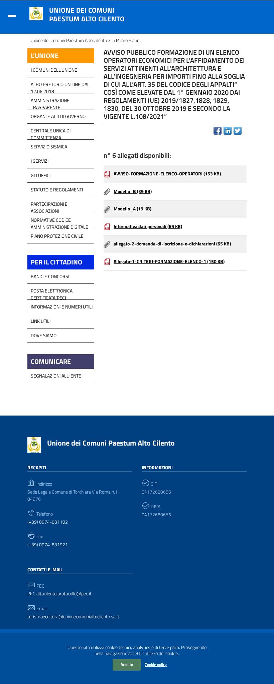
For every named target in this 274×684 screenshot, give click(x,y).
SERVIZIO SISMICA (49, 146)
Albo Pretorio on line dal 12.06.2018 (60, 86)
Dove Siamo (43, 335)
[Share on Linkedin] (228, 131)
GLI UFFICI (40, 175)
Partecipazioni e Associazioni (49, 205)
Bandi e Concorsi (50, 276)
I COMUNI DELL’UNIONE (54, 69)
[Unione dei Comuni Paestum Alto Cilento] (36, 13)
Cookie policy (156, 664)
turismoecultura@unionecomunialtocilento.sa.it (73, 616)
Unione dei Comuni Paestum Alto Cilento (87, 14)
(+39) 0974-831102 (47, 522)
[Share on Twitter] (238, 131)
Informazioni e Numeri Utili (62, 306)
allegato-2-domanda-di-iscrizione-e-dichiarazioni (172, 243)
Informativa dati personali (148, 226)
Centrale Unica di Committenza (51, 132)
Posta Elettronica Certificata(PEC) (52, 292)
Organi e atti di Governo (58, 116)
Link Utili (40, 320)
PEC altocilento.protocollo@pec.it (59, 593)
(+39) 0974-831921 (47, 544)
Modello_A (132, 208)
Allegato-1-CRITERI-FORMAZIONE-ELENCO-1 (169, 261)
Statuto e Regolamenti (57, 189)
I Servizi (39, 160)
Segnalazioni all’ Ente (56, 375)
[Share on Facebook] (218, 131)
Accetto (127, 664)
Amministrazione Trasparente (50, 102)
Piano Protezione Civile (57, 235)
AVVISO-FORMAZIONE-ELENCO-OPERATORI (167, 173)
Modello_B (133, 191)
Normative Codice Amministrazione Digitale (59, 221)
